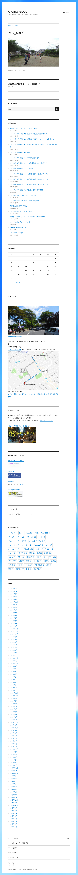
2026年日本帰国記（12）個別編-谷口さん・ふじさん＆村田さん (32, 139)
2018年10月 (14, 805)
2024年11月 (14, 631)
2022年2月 (13, 717)
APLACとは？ (12, 848)
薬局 (10, 569)
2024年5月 (13, 647)
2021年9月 (13, 730)
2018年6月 (13, 816)
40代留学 (12, 533)
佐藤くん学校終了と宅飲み (19, 206)
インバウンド (14, 541)
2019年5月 (13, 787)
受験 (39, 557)
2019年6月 (13, 784)
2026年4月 (14, 594)
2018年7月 (13, 813)
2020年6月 (14, 754)
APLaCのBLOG (18, 11)
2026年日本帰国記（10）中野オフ (21, 152)
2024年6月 (14, 645)
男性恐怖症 (39, 565)
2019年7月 (13, 781)
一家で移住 (22, 553)
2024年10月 (14, 634)
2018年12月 (14, 800)
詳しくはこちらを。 (46, 420)
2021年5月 (13, 738)
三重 (32, 553)
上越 (39, 553)
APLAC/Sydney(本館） (16, 460)
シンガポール (14, 545)
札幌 (46, 561)
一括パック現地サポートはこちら (19, 426)
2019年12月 (14, 768)
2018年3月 (13, 824)
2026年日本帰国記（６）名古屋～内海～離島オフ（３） (29, 174)
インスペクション (29, 537)
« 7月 (18, 283)
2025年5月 (13, 615)
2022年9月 (14, 698)
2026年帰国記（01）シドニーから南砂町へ (24, 201)
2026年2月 (14, 599)
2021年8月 (13, 733)
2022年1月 (13, 720)
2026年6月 (14, 591)
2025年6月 (14, 613)
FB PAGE (11, 472)
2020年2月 (13, 762)
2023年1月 (13, 688)
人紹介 (11, 557)
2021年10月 (14, 728)
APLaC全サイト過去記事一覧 (18, 843)
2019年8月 (13, 779)
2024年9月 (14, 637)
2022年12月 (14, 690)
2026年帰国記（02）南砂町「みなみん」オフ (25, 195)
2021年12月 (14, 722)
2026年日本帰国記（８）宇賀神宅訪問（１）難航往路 (28, 163)
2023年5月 (13, 677)
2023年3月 (13, 682)
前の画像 (10, 26)
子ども (52, 557)
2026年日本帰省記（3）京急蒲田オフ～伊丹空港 (26, 190)
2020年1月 (13, 765)
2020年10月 (14, 749)
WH (36, 533)
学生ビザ (12, 561)
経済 (48, 565)
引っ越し (37, 561)
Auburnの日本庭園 (17, 233)
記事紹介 (20, 569)
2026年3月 (13, 597)
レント (11, 553)
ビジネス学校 (27, 549)
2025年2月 (13, 623)
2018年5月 (13, 819)
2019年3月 (13, 792)
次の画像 (17, 26)
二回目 (47, 553)
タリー (48, 545)
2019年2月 (13, 795)
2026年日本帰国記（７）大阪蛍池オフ (23, 168)
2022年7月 (13, 704)
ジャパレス (26, 545)
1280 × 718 (22, 70)
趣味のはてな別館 (14, 490)
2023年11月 (14, 661)
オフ (24, 541)
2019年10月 (14, 773)
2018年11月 (14, 803)
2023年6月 (13, 674)
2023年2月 (13, 685)
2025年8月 (13, 607)
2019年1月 (13, 797)
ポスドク (39, 549)
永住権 (11, 565)
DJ (21, 533)
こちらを (21, 484)
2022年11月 (14, 693)
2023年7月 (13, 671)
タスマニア (38, 545)
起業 (28, 569)
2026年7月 (13, 589)
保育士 (20, 557)
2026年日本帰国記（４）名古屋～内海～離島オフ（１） (29, 185)
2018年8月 (13, 811)
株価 (53, 561)
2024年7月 (13, 642)
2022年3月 (13, 714)
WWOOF (45, 533)
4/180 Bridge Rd (14, 349)
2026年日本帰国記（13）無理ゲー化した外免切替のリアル (30, 134)
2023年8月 (13, 669)
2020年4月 (13, 757)
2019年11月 (14, 770)
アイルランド (14, 537)
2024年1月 (13, 655)
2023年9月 (13, 666)
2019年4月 (13, 789)
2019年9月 (13, 776)
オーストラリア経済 (37, 541)
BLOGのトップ (13, 857)
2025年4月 (13, 618)
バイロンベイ (14, 549)
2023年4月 (13, 680)
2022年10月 (14, 696)
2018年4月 (13, 821)
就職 (21, 561)
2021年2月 (13, 744)
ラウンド (49, 549)
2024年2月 (13, 653)
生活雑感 (29, 565)
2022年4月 (13, 712)
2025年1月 (13, 626)
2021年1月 (13, 746)
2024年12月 (14, 629)
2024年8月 (13, 639)
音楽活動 (37, 569)
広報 (28, 561)
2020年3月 (13, 760)
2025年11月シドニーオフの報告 (20, 222)
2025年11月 (14, 602)
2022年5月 (13, 709)
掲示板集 (11, 482)
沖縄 (19, 565)
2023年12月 (14, 658)
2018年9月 (13, 808)
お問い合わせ (12, 852)
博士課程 (30, 557)
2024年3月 (13, 650)
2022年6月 (14, 706)
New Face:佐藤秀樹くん (18, 227)
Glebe (28, 533)
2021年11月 (14, 725)
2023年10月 (14, 663)
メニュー (65, 13)
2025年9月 (14, 605)
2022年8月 (13, 701)
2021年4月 (13, 741)
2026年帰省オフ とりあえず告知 (22, 211)
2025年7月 (13, 610)
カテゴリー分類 (13, 838)
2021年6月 (13, 736)
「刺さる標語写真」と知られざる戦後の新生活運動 (27, 217)
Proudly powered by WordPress (27, 869)
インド (41, 537)
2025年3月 (13, 621)
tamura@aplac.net (15, 336)
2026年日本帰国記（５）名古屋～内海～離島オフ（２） (29, 179)
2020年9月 (14, 752)
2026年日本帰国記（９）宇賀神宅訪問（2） (25, 158)
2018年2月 (13, 827)
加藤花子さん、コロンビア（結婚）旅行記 (24, 128)
